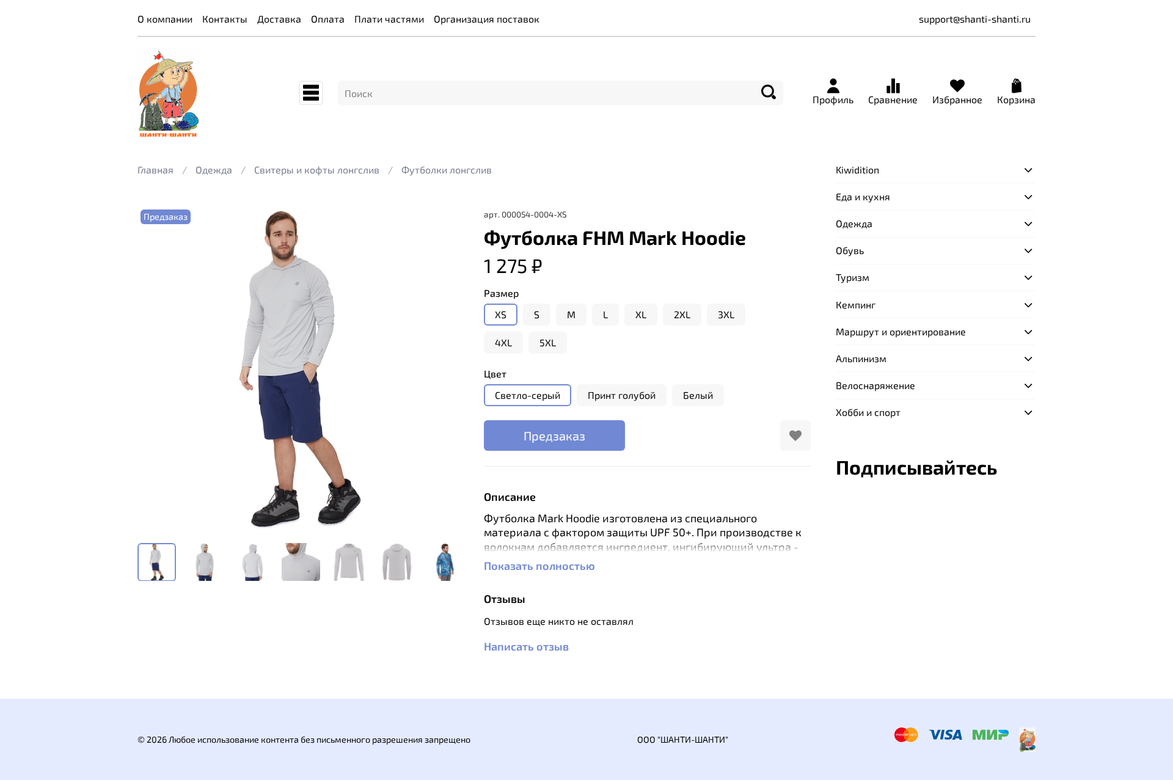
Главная (155, 169)
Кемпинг (855, 304)
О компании (164, 18)
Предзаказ (554, 435)
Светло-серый (527, 395)
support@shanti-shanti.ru (975, 18)
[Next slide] (444, 369)
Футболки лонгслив (446, 169)
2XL (682, 314)
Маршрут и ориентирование (901, 331)
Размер (501, 293)
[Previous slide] (157, 369)
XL (640, 314)
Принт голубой (622, 395)
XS (500, 314)
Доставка (279, 18)
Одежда (214, 169)
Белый (698, 395)
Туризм (852, 277)
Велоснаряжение (875, 385)
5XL (547, 342)
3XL (726, 314)
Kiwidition (857, 169)
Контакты (224, 18)
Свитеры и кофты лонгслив (316, 169)
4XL (503, 342)
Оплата (328, 18)
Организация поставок (486, 18)
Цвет (495, 373)
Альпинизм (861, 358)
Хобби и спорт (868, 412)
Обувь (850, 250)
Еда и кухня (863, 196)
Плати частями (389, 18)
